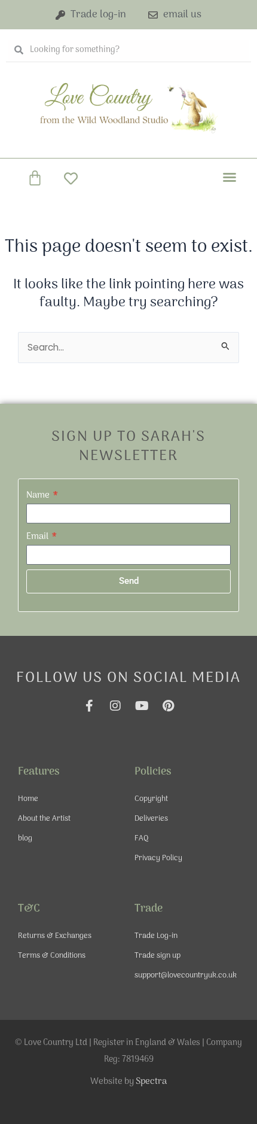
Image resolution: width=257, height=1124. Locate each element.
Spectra (151, 1081)
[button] (229, 177)
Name (38, 495)
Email (38, 536)
